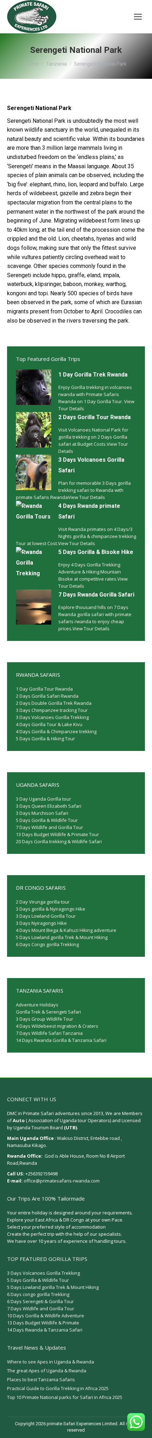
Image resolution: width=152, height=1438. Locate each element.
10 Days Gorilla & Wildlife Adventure (45, 1315)
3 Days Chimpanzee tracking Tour (52, 710)
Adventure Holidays (37, 1004)
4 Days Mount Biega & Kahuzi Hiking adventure (66, 930)
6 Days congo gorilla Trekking (38, 1294)
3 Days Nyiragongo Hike (41, 923)
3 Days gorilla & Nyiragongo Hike (50, 909)
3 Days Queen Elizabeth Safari (48, 806)
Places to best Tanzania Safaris (41, 1379)
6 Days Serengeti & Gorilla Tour (40, 1301)
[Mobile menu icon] (138, 17)
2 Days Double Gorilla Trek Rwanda (54, 703)
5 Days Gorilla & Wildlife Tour (47, 820)
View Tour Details (86, 497)
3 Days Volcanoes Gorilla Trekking (52, 717)
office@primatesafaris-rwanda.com (62, 1181)
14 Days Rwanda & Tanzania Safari (44, 1330)
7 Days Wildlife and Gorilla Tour (49, 827)
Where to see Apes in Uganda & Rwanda (50, 1362)
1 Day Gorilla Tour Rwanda (44, 689)
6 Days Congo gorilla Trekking (47, 944)
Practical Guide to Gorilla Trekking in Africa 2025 (58, 1388)
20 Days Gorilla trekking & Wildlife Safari (59, 841)
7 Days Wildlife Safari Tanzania (49, 1033)
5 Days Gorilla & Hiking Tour (45, 738)
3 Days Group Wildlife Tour (44, 1019)
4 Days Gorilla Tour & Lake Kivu (49, 724)
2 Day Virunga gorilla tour (43, 902)
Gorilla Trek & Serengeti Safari (48, 1012)
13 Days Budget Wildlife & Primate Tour (57, 834)
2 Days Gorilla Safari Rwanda (47, 696)
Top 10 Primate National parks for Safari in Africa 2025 (64, 1397)
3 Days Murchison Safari (42, 813)
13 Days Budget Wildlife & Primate (43, 1322)
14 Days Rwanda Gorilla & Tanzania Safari (61, 1040)
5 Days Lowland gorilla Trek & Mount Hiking (61, 937)
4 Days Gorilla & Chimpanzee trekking (56, 731)
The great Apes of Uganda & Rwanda (46, 1370)
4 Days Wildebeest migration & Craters (57, 1026)
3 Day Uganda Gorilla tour (43, 799)
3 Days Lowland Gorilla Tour (46, 916)
